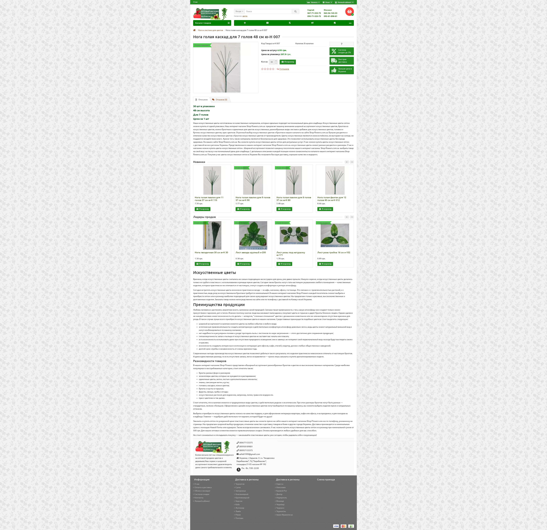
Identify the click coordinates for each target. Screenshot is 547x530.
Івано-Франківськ (284, 515)
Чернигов (239, 484)
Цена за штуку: (269, 50)
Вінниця (280, 501)
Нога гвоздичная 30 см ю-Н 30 (211, 252)
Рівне (238, 515)
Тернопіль (281, 511)
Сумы (238, 487)
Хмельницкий (241, 494)
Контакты (198, 498)
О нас (195, 2)
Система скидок (201, 494)
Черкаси (280, 508)
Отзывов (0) (221, 99)
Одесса (279, 484)
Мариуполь (281, 498)
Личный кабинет (202, 501)
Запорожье (240, 491)
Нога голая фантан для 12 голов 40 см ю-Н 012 (331, 198)
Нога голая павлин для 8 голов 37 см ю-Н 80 (293, 198)
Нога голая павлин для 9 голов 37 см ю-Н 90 (253, 198)
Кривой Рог (281, 491)
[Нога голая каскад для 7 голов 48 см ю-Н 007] (225, 67)
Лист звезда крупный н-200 (251, 252)
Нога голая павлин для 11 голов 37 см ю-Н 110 (209, 198)
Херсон (238, 501)
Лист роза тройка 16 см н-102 (333, 252)
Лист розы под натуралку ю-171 (290, 253)
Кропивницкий (242, 498)
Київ (237, 504)
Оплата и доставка (203, 487)
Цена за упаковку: (270, 54)
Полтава (239, 518)
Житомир (239, 508)
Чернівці (280, 504)
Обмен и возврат (202, 491)
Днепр (279, 494)
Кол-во (264, 62)
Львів (238, 511)
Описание (203, 99)
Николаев (281, 487)
